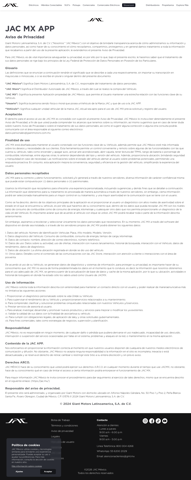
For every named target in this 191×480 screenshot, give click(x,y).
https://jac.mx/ (40, 381)
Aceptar (48, 471)
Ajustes (19, 471)
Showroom (128, 5)
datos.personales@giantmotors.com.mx (28, 133)
